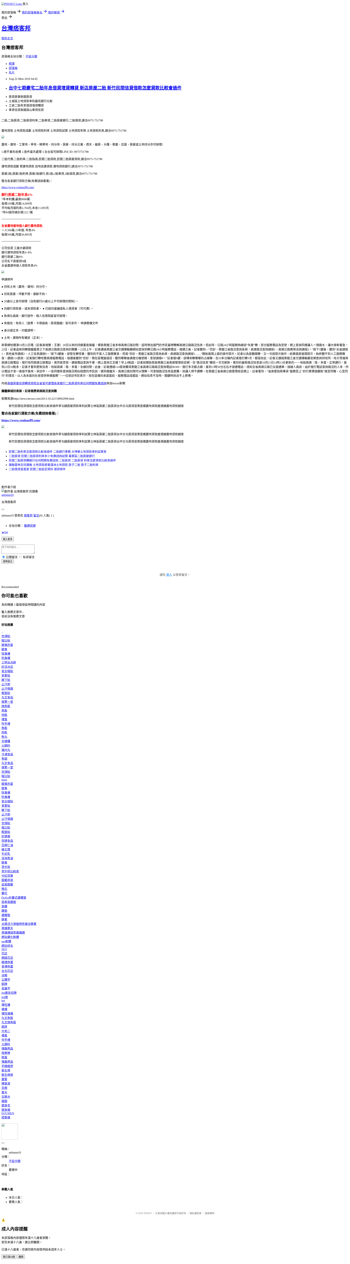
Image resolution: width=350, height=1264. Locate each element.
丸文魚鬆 (7, 1018)
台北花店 (7, 970)
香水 (4, 1092)
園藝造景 (7, 880)
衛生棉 (5, 1070)
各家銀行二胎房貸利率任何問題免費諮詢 (80, 383)
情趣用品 (7, 1048)
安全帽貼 (7, 671)
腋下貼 (5, 679)
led (3, 1000)
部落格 (13, 68)
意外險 (5, 867)
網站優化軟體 (10, 937)
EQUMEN (7, 1113)
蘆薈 (4, 1079)
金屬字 (5, 988)
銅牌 (4, 984)
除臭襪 (5, 653)
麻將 (4, 1026)
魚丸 (4, 736)
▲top (4, 532)
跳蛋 (4, 1057)
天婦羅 (5, 741)
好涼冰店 (7, 666)
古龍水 (5, 1096)
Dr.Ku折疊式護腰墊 (13, 897)
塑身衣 (5, 1105)
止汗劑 (5, 684)
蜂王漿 (5, 849)
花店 (4, 953)
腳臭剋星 (7, 644)
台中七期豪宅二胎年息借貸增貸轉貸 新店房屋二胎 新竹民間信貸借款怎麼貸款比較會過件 (95, 88)
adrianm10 (7, 494)
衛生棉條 (7, 1074)
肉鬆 (4, 715)
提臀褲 (5, 1117)
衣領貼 (5, 636)
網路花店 (7, 957)
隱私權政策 (195, 1213)
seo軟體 (6, 941)
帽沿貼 (5, 640)
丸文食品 (7, 697)
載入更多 (7, 539)
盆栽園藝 (7, 884)
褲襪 (4, 1009)
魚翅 (4, 758)
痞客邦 (28, 515)
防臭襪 (5, 658)
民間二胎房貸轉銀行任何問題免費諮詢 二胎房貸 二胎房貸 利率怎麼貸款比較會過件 (62, 460)
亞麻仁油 (7, 845)
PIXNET (148, 1213)
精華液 (5, 1083)
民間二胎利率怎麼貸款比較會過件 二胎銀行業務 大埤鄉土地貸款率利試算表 (57, 451)
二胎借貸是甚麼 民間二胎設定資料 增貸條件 (37, 469)
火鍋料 (5, 745)
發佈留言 (7, 561)
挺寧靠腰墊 (8, 902)
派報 (4, 975)
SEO (4, 949)
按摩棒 (5, 1053)
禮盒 (4, 719)
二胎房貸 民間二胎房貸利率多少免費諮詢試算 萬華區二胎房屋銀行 (52, 456)
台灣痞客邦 (16, 28)
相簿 (12, 63)
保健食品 (7, 840)
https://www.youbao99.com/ (17, 187)
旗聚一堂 (7, 701)
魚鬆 (4, 710)
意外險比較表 (10, 871)
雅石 (4, 888)
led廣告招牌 (9, 992)
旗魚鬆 (5, 706)
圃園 (4, 1101)
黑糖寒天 (7, 928)
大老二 (5, 1031)
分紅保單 (7, 875)
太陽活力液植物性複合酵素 (18, 923)
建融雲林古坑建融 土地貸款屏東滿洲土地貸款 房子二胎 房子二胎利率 (53, 464)
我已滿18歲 (9, 1256)
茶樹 (4, 1088)
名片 (12, 72)
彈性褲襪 (7, 1013)
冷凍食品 (7, 754)
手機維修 (7, 1066)
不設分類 (31, 56)
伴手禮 (5, 723)
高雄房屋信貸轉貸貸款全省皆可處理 (30, 383)
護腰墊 (5, 915)
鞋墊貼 (5, 693)
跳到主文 (7, 38)
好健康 (5, 836)
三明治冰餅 (8, 662)
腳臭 (4, 649)
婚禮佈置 (7, 962)
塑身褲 (5, 1109)
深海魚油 (7, 858)
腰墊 (4, 910)
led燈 (4, 997)
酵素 (4, 862)
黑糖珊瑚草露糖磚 (13, 932)
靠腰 (4, 906)
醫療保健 (30, 525)
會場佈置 (7, 966)
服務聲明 (209, 1213)
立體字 (5, 979)
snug (4, 779)
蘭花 (4, 893)
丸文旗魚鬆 (8, 1022)
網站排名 (7, 945)
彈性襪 (5, 1004)
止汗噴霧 (7, 688)
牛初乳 (5, 853)
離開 (21, 1256)
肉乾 (4, 732)
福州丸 (5, 750)
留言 (36, 515)
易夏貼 (5, 675)
